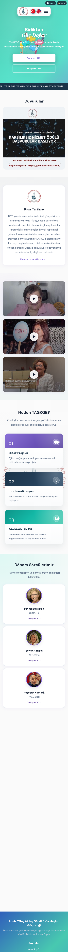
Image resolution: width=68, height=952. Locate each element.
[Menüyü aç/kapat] (46, 11)
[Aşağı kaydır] (4, 41)
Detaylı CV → (34, 618)
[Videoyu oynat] (34, 298)
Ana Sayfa (34, 949)
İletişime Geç (34, 68)
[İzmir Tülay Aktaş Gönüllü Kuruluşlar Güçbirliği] (23, 11)
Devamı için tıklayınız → (34, 259)
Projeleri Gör (34, 58)
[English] (38, 11)
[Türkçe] (33, 11)
